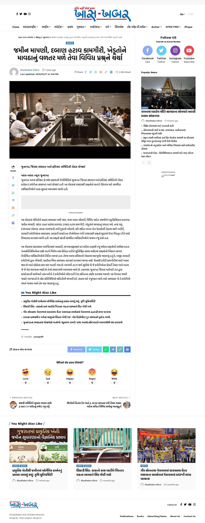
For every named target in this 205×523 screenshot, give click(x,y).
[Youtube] (189, 55)
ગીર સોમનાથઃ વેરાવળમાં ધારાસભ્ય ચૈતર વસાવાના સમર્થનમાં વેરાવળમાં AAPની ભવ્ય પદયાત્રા (67, 312)
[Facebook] (17, 14)
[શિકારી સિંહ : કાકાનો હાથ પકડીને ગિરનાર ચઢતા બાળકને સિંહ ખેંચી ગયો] (103, 445)
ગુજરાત (15, 466)
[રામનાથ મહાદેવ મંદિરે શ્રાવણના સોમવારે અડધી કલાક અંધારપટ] (168, 93)
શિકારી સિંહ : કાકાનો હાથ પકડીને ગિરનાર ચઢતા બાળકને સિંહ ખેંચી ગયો (57, 306)
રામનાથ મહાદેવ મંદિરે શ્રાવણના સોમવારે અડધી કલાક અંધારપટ (168, 114)
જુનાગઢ (70, 43)
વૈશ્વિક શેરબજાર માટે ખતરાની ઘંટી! (158, 126)
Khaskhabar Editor (29, 70)
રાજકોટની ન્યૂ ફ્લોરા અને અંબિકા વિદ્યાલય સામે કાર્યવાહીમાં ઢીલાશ (168, 147)
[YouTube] (25, 14)
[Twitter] (21, 14)
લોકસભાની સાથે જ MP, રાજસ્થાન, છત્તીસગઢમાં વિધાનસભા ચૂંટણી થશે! (163, 132)
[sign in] (12, 14)
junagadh (39, 336)
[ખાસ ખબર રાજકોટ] (102, 14)
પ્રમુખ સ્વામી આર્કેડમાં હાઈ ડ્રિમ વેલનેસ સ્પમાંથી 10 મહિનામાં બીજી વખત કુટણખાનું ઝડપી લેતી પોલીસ (167, 139)
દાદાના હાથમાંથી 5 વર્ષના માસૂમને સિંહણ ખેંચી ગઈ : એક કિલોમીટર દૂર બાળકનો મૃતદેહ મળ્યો (66, 317)
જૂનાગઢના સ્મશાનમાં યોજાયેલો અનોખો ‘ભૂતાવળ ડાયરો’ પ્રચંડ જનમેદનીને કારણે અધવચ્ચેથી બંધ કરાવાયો (72, 322)
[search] (176, 14)
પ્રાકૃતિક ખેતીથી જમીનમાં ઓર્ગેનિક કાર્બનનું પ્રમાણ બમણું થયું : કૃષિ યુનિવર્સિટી (59, 301)
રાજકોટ (144, 108)
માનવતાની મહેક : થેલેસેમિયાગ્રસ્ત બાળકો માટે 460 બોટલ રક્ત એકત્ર (167, 154)
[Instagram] (29, 14)
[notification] (171, 14)
